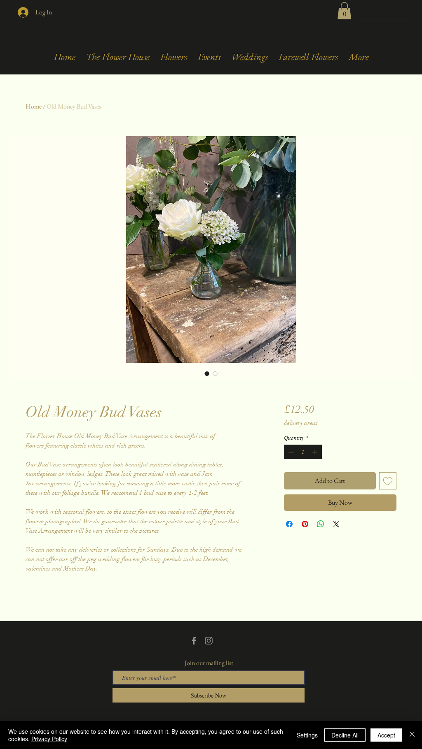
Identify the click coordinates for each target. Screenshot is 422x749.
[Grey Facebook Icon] (194, 640)
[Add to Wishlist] (387, 480)
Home (34, 106)
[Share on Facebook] (289, 524)
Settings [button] (307, 735)
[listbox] (386, 11)
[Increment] (316, 452)
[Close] (412, 735)
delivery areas (301, 423)
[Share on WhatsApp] (321, 524)
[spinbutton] (303, 452)
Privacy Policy (49, 739)
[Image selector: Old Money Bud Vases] (207, 373)
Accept (386, 735)
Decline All (345, 735)
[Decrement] (290, 452)
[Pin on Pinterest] (305, 524)
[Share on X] (336, 524)
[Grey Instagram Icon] (209, 640)
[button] (344, 10)
